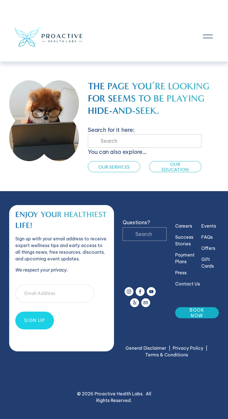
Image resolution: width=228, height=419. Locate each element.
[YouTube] (151, 291)
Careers (183, 226)
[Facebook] (140, 291)
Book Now (197, 312)
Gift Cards (207, 263)
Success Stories (184, 240)
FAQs (207, 237)
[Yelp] (134, 302)
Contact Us (187, 284)
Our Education (175, 166)
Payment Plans (185, 258)
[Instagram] (129, 291)
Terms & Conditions (166, 355)
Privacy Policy (188, 348)
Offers (208, 248)
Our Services (114, 166)
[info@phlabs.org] (145, 302)
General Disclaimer (145, 348)
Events (208, 226)
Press (181, 272)
